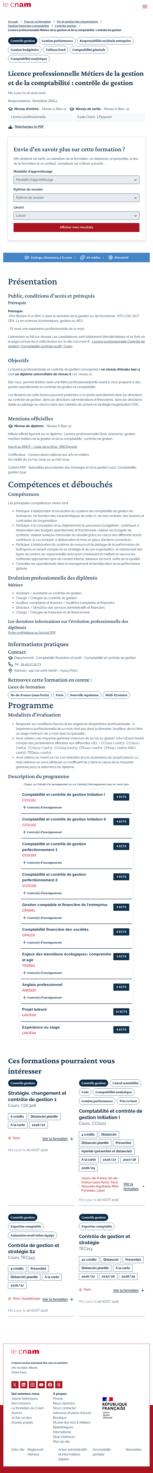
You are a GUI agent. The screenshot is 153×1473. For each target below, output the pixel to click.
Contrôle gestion (65, 26)
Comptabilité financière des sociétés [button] (55, 929)
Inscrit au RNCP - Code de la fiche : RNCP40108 (42, 447)
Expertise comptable (26, 1226)
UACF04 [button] (29, 1033)
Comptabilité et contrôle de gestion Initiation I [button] (63, 794)
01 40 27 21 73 (31, 664)
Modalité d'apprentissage (33, 171)
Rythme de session (28, 189)
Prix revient (128, 1101)
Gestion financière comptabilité (28, 26)
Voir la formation (55, 1139)
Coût (85, 1092)
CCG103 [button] (29, 855)
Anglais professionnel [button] (42, 985)
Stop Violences (64, 1437)
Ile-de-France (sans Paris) (30, 695)
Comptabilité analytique (29, 59)
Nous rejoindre (64, 1403)
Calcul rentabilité (125, 1083)
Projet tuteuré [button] (34, 1009)
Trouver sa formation (37, 21)
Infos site (17, 1449)
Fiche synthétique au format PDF (32, 633)
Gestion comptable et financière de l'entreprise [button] (64, 905)
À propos (60, 1394)
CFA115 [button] (28, 935)
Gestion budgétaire (25, 50)
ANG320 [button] (29, 990)
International (62, 1432)
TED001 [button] (28, 966)
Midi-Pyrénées (116, 695)
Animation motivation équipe (32, 1235)
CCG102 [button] (29, 825)
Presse (58, 1398)
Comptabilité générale (88, 50)
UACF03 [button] (29, 1015)
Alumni (16, 1413)
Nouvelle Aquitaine (84, 695)
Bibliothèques (63, 1427)
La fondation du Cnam (27, 1408)
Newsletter (134, 1449)
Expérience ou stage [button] (41, 1027)
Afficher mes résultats (76, 227)
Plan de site (61, 1442)
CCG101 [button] (29, 800)
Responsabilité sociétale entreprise (105, 41)
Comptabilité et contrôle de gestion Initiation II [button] (64, 819)
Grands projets (22, 1422)
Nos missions (21, 1403)
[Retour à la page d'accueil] (17, 4)
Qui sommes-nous (25, 1394)
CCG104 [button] (29, 886)
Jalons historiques (24, 1398)
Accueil (13, 21)
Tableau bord (56, 50)
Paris (59, 695)
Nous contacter (64, 1408)
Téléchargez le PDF (29, 127)
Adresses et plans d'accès (72, 1413)
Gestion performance (57, 41)
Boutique (60, 1418)
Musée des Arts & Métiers (71, 1422)
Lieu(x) (19, 207)
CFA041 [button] (28, 910)
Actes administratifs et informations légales (72, 1454)
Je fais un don (21, 1418)
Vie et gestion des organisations (77, 21)
